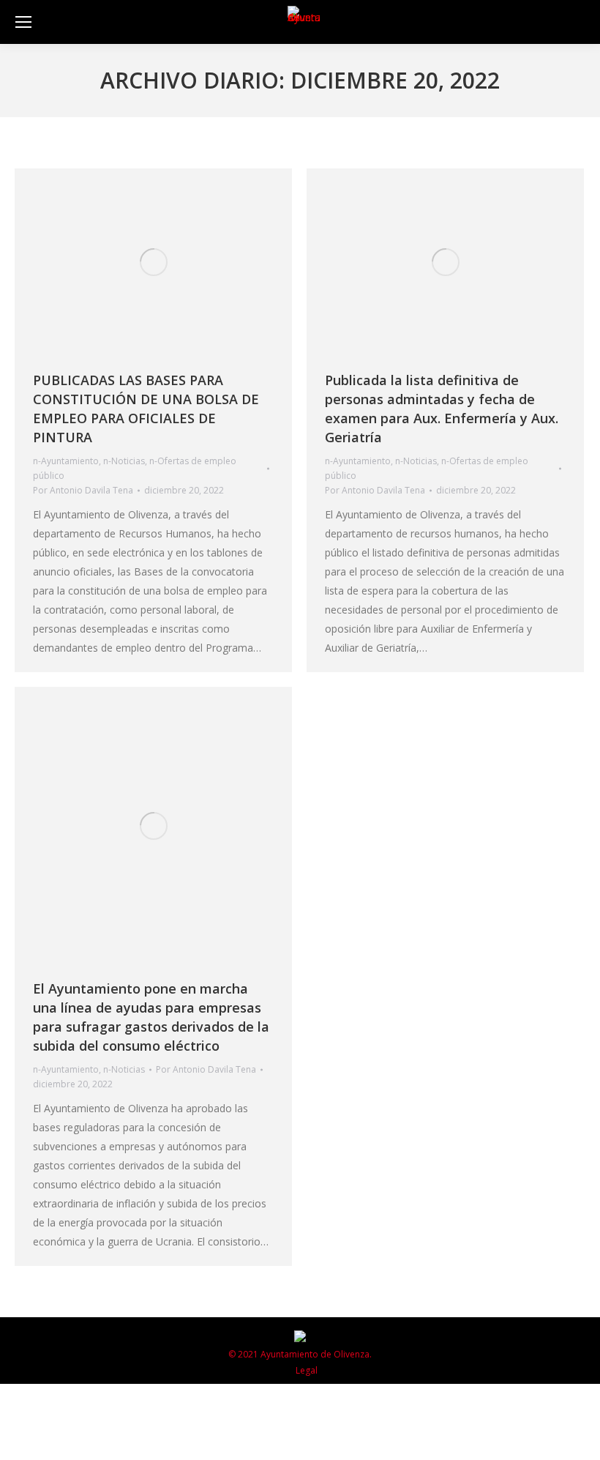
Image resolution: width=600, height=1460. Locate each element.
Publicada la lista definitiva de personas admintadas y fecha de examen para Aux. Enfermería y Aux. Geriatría (441, 408)
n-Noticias (124, 461)
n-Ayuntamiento (66, 461)
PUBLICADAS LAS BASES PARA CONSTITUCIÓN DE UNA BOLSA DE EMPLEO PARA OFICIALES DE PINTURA (146, 408)
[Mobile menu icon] (23, 22)
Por (83, 490)
